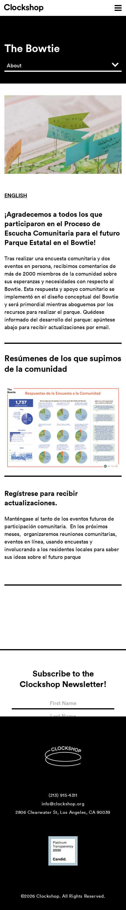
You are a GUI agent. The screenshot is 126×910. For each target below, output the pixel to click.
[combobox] (63, 65)
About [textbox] (14, 65)
